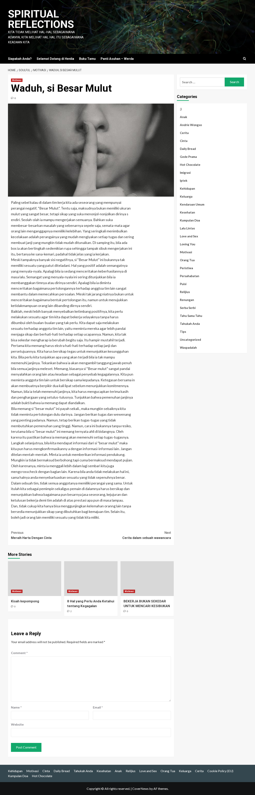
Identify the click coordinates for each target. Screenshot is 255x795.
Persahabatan (189, 276)
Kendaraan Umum (192, 204)
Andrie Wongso (191, 125)
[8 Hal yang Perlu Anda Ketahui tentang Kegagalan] (90, 578)
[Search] (244, 58)
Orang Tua (187, 260)
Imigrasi (185, 172)
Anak (183, 117)
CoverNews (140, 788)
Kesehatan (187, 212)
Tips (183, 331)
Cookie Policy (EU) (220, 771)
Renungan (187, 300)
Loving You (187, 244)
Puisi (183, 284)
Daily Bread (188, 148)
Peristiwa (186, 268)
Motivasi (16, 80)
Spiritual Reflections (41, 19)
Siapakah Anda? (20, 59)
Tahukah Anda (190, 323)
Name (16, 707)
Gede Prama (188, 156)
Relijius (185, 292)
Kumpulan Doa (190, 220)
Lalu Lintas (187, 228)
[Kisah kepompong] (34, 578)
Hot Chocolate (190, 164)
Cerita (184, 133)
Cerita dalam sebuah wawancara (146, 535)
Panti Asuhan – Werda (117, 59)
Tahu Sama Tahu (191, 315)
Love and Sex (189, 236)
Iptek (183, 180)
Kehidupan (187, 188)
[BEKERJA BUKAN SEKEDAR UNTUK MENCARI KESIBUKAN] (147, 578)
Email (98, 707)
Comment (19, 653)
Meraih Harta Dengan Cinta (31, 535)
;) (181, 109)
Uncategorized (190, 339)
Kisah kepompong (25, 601)
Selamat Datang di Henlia (55, 59)
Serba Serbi (188, 308)
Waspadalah (188, 347)
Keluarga (186, 196)
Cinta (183, 141)
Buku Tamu (87, 59)
